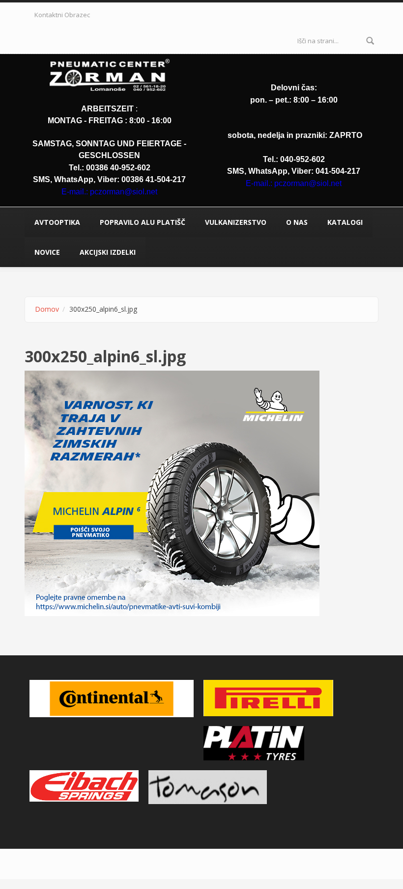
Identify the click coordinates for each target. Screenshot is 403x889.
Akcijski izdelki (108, 252)
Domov (47, 309)
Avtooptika (57, 222)
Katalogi (345, 222)
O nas (297, 222)
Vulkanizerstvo (235, 222)
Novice (47, 252)
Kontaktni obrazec (62, 14)
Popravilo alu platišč (142, 222)
